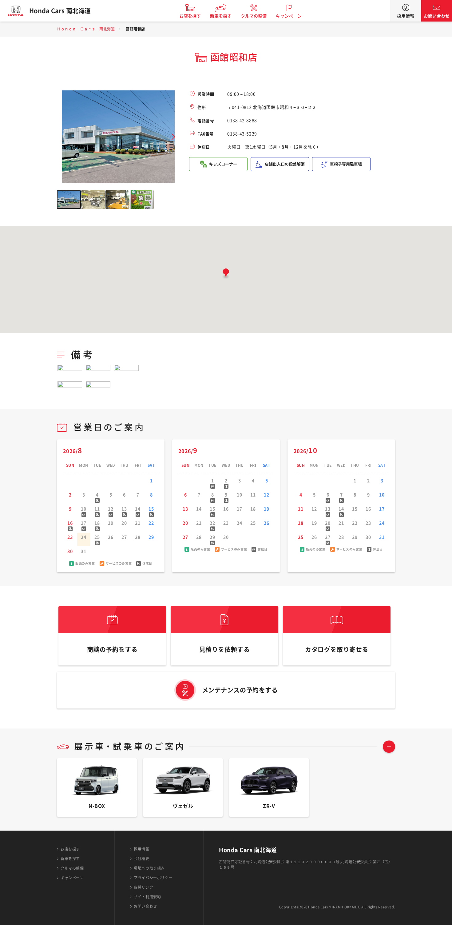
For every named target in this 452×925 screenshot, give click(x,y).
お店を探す (190, 16)
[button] (226, 274)
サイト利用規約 (147, 897)
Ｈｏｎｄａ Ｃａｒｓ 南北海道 (86, 29)
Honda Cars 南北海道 (60, 11)
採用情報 (405, 16)
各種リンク (143, 887)
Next (173, 136)
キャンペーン (289, 16)
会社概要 (141, 858)
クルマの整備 (254, 16)
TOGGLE (389, 746)
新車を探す (221, 16)
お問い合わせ (437, 16)
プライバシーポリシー (153, 877)
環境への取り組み (149, 868)
